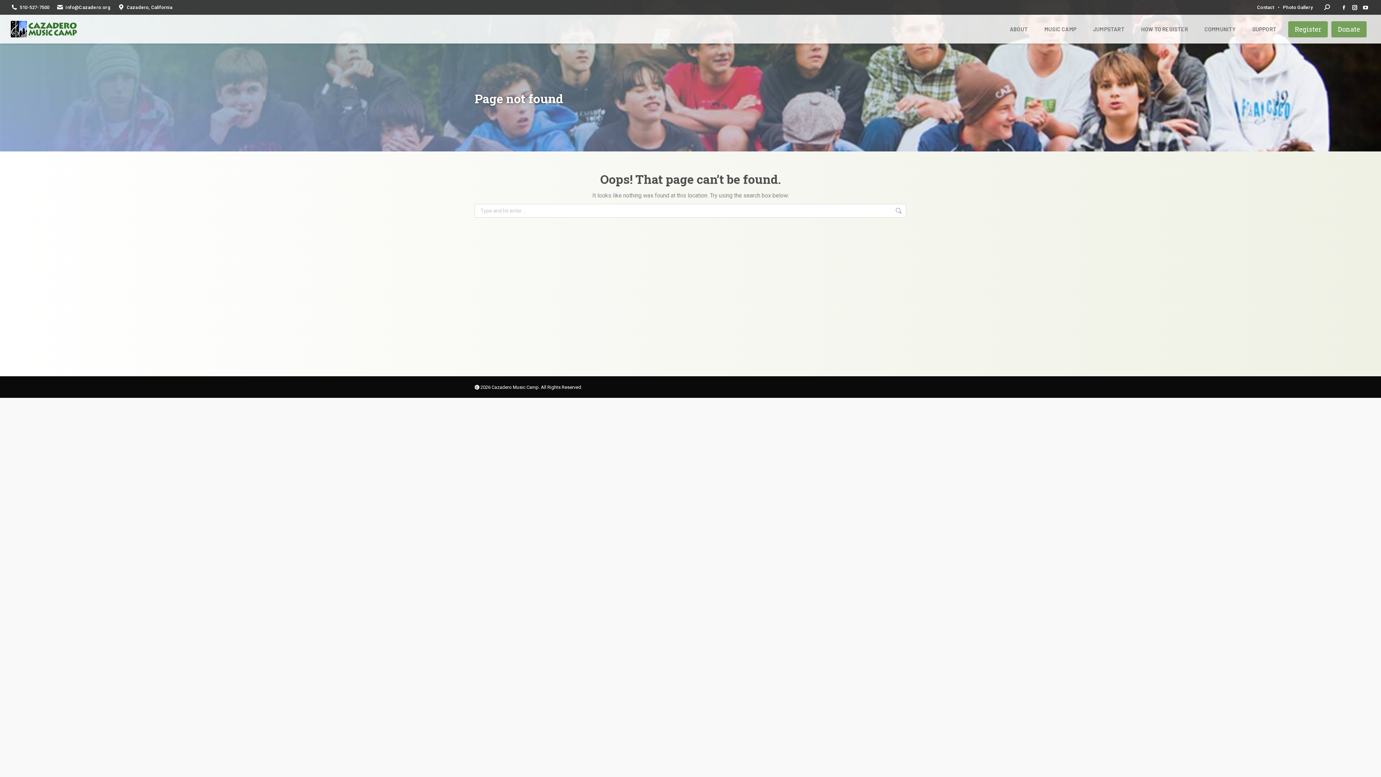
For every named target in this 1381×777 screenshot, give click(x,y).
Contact (1265, 7)
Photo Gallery (1298, 7)
